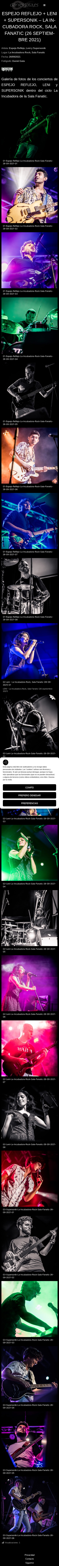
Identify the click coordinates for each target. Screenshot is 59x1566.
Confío (29, 787)
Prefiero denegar (29, 795)
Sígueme (29, 1563)
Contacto (29, 1559)
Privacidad (30, 1555)
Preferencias (29, 803)
